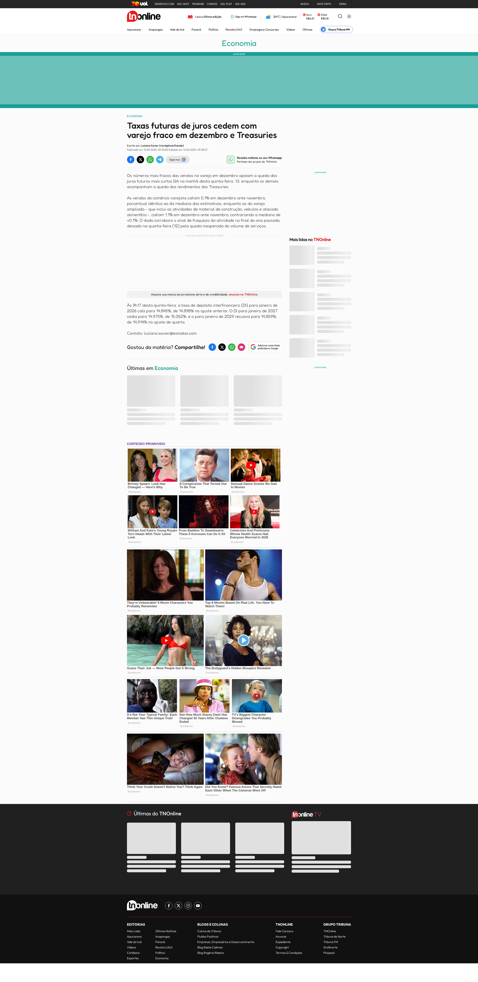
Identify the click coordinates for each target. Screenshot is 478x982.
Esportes (133, 958)
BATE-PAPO (324, 4)
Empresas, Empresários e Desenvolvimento (225, 942)
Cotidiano (133, 953)
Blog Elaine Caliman (210, 947)
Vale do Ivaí (177, 29)
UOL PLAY (226, 4)
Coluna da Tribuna (209, 931)
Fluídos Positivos (207, 936)
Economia (239, 43)
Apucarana (134, 29)
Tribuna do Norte (334, 936)
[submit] (340, 16)
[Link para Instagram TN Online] (188, 905)
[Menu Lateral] (349, 16)
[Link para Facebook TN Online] (169, 905)
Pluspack (329, 953)
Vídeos (290, 29)
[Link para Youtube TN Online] (198, 905)
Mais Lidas (133, 931)
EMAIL (343, 4)
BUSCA (305, 4)
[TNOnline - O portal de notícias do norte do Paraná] (144, 17)
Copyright (282, 947)
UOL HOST (183, 4)
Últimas (307, 29)
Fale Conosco (284, 931)
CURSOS (212, 4)
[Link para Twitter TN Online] (178, 905)
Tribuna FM (330, 942)
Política (213, 29)
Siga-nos (175, 159)
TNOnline (329, 931)
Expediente (283, 942)
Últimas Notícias (165, 931)
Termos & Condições (289, 953)
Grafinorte (330, 947)
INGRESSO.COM (164, 4)
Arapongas (155, 29)
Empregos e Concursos (264, 29)
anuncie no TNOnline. (243, 294)
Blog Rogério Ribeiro (210, 953)
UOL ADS (240, 4)
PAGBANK (198, 4)
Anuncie (281, 936)
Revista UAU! (234, 29)
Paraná (196, 29)
